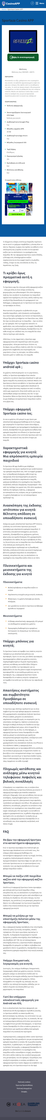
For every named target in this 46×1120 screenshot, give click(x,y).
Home (4, 9)
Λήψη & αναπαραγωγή (23, 57)
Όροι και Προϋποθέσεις (24, 1085)
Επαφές (24, 1092)
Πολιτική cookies (24, 1082)
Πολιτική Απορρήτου (24, 1088)
